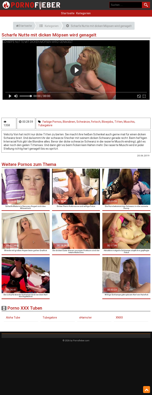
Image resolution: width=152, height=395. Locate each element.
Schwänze (83, 121)
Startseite (67, 13)
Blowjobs (107, 121)
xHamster (85, 317)
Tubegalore (45, 125)
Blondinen (69, 121)
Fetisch (96, 121)
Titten (118, 121)
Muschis (129, 121)
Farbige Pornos (52, 121)
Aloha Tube (13, 317)
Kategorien (83, 13)
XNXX (119, 317)
